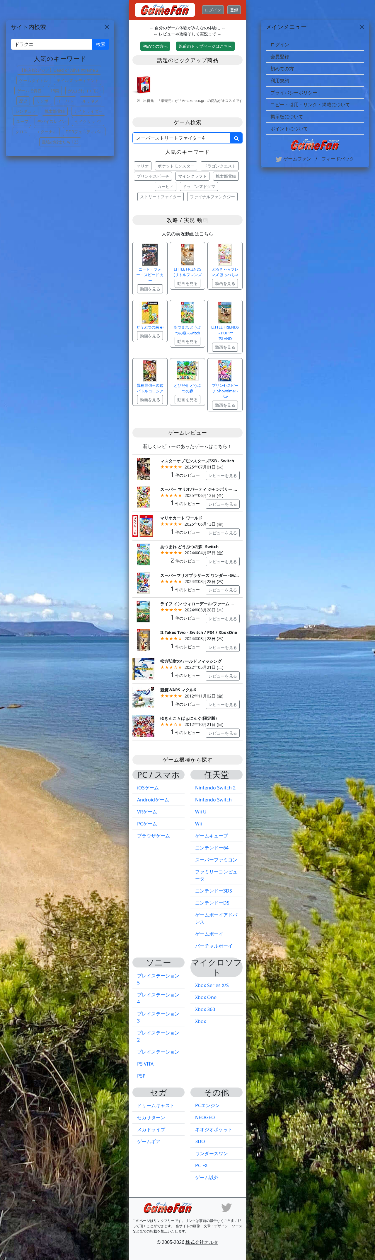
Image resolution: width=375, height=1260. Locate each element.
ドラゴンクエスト (219, 166)
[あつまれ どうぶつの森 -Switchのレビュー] (143, 554)
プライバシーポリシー (293, 92)
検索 (100, 44)
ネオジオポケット (214, 1129)
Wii (198, 823)
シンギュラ (25, 111)
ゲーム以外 (207, 1177)
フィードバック (337, 158)
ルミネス (90, 101)
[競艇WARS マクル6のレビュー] (143, 697)
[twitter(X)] (226, 1207)
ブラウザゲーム (153, 835)
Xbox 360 (205, 1009)
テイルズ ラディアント (78, 80)
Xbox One (206, 997)
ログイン (213, 10)
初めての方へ (155, 46)
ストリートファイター (160, 196)
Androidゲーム (153, 799)
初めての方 (282, 68)
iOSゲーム (148, 787)
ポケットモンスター (176, 166)
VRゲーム (147, 811)
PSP (141, 1076)
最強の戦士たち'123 (60, 142)
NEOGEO (205, 1117)
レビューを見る (222, 475)
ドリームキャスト (156, 1105)
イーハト (65, 101)
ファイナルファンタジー (212, 196)
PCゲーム (147, 823)
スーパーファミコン (216, 859)
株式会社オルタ (201, 1242)
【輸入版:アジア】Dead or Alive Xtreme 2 (59, 70)
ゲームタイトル (33, 80)
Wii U (201, 811)
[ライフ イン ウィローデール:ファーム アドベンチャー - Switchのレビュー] (143, 611)
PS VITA (145, 1064)
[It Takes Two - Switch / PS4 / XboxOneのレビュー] (143, 639)
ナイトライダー (88, 111)
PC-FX (201, 1165)
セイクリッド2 (88, 121)
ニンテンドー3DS (213, 891)
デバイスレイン (51, 121)
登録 (234, 10)
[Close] (362, 27)
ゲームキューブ (211, 835)
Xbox (200, 1021)
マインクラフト (192, 176)
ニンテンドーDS (212, 903)
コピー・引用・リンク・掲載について (310, 104)
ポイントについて (289, 128)
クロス (21, 131)
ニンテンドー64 (212, 847)
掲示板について (286, 116)
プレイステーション (158, 1052)
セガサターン (151, 1117)
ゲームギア (149, 1141)
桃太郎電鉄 (226, 176)
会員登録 (279, 56)
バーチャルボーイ (214, 946)
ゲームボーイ (209, 934)
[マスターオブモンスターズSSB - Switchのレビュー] (143, 468)
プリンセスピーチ (153, 176)
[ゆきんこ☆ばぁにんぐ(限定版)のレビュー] (143, 726)
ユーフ (22, 121)
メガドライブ (151, 1129)
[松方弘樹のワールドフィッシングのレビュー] (143, 668)
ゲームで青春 (29, 90)
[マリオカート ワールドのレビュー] (143, 525)
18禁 (54, 90)
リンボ (42, 101)
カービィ (165, 186)
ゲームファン (296, 158)
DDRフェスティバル (84, 131)
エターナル (46, 131)
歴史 (23, 101)
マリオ (143, 166)
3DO (200, 1141)
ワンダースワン (211, 1153)
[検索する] (236, 137)
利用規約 (279, 80)
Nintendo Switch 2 (215, 787)
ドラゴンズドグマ (199, 186)
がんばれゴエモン (84, 90)
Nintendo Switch (213, 799)
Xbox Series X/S (212, 985)
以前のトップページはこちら (205, 46)
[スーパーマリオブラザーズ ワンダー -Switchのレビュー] (143, 582)
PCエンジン (207, 1105)
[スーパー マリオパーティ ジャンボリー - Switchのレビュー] (143, 497)
